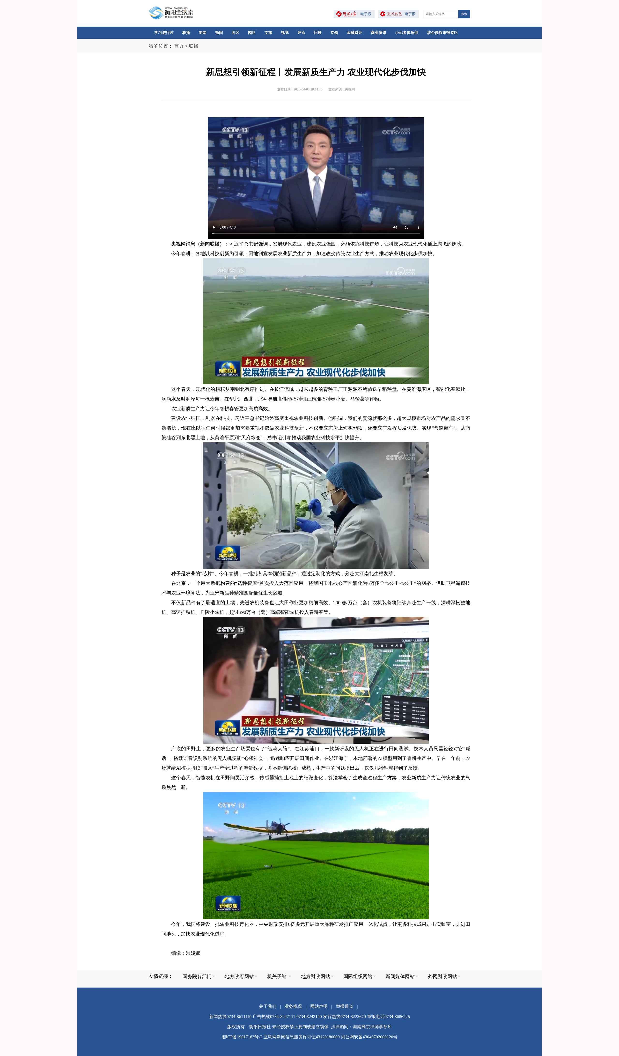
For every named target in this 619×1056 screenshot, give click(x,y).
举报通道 (344, 1006)
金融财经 (354, 32)
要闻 (202, 32)
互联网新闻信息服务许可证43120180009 (302, 1036)
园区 (252, 32)
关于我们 (267, 1006)
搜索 (464, 14)
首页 (179, 46)
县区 (235, 32)
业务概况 (293, 1006)
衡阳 (219, 32)
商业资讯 (378, 32)
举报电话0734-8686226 (388, 1016)
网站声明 (319, 1006)
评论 (301, 32)
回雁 (318, 32)
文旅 (268, 32)
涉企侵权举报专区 (442, 32)
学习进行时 (164, 32)
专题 (334, 32)
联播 (186, 32)
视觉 (285, 32)
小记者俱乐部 (406, 32)
